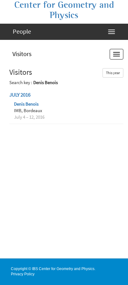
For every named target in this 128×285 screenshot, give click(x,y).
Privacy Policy (22, 274)
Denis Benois (26, 104)
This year (113, 72)
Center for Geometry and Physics (64, 10)
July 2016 (19, 95)
